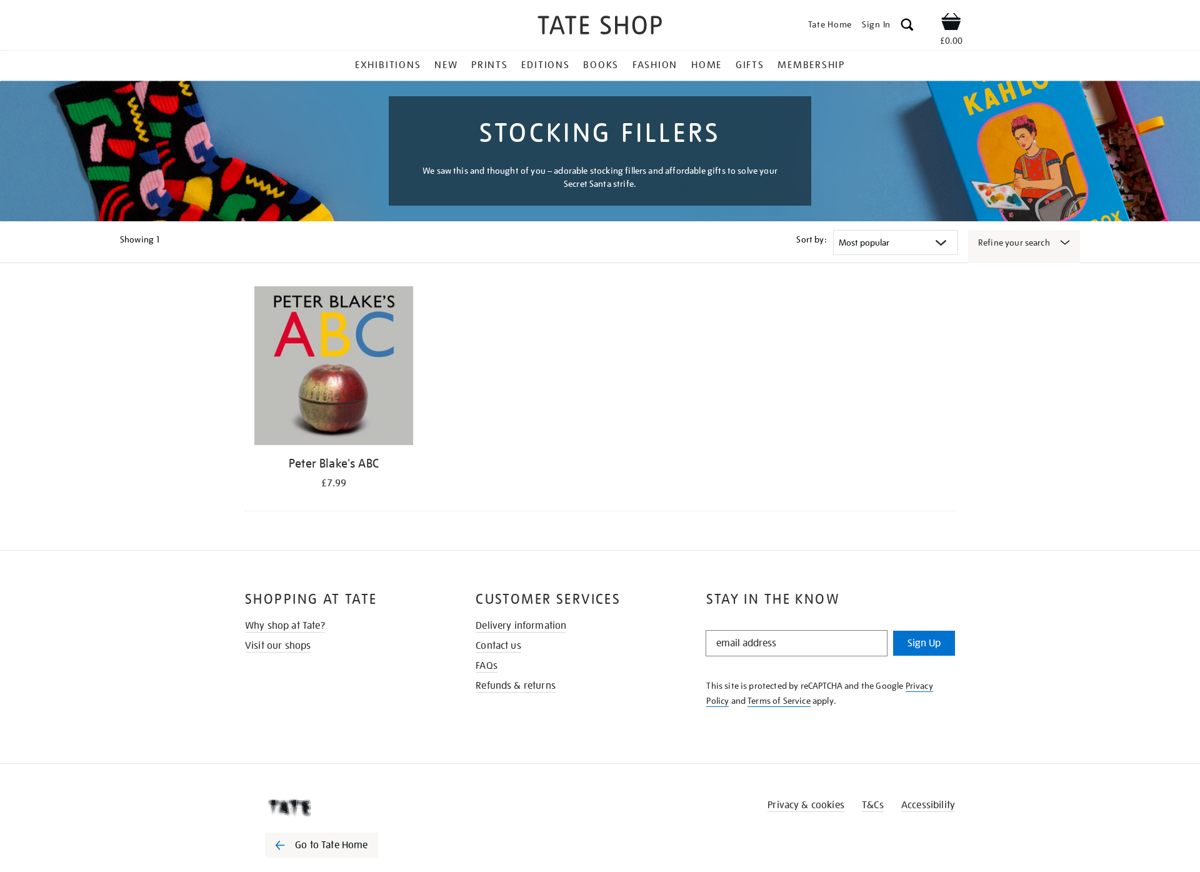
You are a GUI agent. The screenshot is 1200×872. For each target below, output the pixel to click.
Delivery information (521, 625)
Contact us (498, 645)
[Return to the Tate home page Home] (600, 27)
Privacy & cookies (806, 805)
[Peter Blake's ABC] (333, 367)
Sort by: (811, 239)
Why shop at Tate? (285, 625)
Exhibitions (388, 65)
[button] (907, 27)
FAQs (487, 665)
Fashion (655, 65)
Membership (811, 65)
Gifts (750, 65)
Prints (489, 65)
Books (601, 65)
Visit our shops (278, 645)
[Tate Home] (343, 808)
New (446, 65)
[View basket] (951, 23)
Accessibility (928, 805)
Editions (545, 65)
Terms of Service (779, 700)
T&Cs (873, 805)
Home (706, 65)
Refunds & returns (516, 685)
